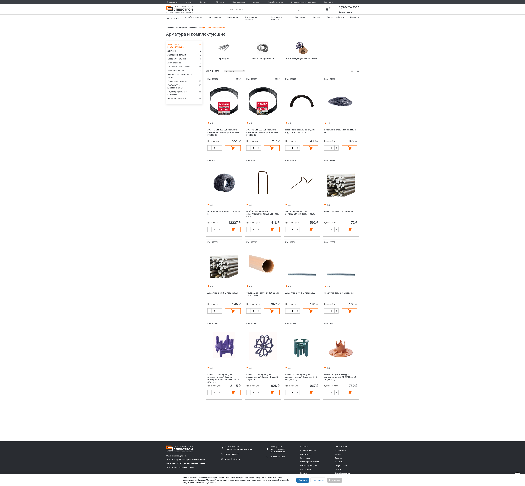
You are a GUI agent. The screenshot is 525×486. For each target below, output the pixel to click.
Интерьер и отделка (276, 18)
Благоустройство (335, 17)
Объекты (220, 2)
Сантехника (301, 17)
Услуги (256, 2)
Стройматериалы (193, 17)
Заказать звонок (346, 12)
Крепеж (316, 17)
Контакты (328, 2)
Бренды (204, 2)
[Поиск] (297, 9)
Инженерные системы (250, 18)
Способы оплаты (275, 2)
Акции (189, 2)
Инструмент (215, 17)
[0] (326, 9)
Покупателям (238, 2)
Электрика (233, 17)
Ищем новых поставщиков (303, 2)
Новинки (354, 17)
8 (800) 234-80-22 (349, 7)
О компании (172, 2)
